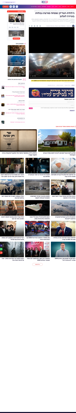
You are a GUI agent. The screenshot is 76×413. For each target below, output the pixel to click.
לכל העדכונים (16, 38)
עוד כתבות (37, 264)
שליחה (30, 108)
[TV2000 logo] (44, 2)
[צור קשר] (14, 6)
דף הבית (72, 11)
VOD (68, 6)
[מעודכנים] (1, 252)
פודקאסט (64, 6)
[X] (34, 26)
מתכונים (49, 6)
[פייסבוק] (37, 26)
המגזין (56, 6)
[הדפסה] (40, 26)
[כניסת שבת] (11, 6)
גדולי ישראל (61, 11)
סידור (53, 6)
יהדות (60, 6)
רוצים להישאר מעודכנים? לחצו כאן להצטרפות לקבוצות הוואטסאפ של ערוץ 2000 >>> (53, 80)
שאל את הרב (34, 6)
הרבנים (39, 6)
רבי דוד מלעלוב (51, 85)
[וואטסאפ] (32, 26)
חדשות (72, 6)
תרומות (6, 6)
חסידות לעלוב (59, 85)
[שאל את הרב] (1, 249)
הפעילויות (44, 6)
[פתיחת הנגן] (1, 245)
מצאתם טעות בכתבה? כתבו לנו (69, 82)
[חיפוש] (17, 6)
